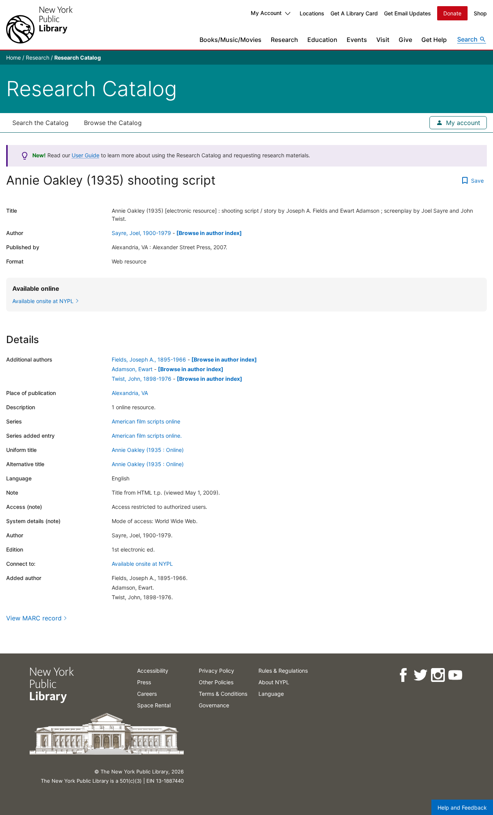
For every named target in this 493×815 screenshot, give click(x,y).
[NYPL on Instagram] (437, 675)
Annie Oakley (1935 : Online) (148, 450)
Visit (382, 39)
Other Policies (216, 682)
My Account (266, 13)
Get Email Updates (407, 13)
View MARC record (34, 618)
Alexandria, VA (130, 393)
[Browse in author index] (209, 233)
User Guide (85, 155)
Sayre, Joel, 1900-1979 (141, 233)
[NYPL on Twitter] (420, 675)
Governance (214, 705)
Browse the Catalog (113, 123)
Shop (480, 13)
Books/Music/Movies (231, 39)
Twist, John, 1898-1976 (141, 378)
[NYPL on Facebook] (402, 675)
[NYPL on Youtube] (454, 675)
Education (322, 39)
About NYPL (273, 682)
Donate (452, 13)
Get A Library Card (354, 13)
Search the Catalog (40, 123)
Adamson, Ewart (132, 369)
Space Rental (154, 705)
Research (284, 39)
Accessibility (152, 670)
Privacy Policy (216, 670)
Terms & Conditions (223, 693)
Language (271, 693)
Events (357, 39)
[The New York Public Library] (39, 24)
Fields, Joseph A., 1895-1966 (149, 359)
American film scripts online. (147, 435)
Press (144, 682)
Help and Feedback (462, 807)
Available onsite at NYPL (142, 563)
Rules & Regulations (283, 670)
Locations (312, 13)
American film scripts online (146, 421)
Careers (147, 693)
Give (405, 39)
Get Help (434, 39)
